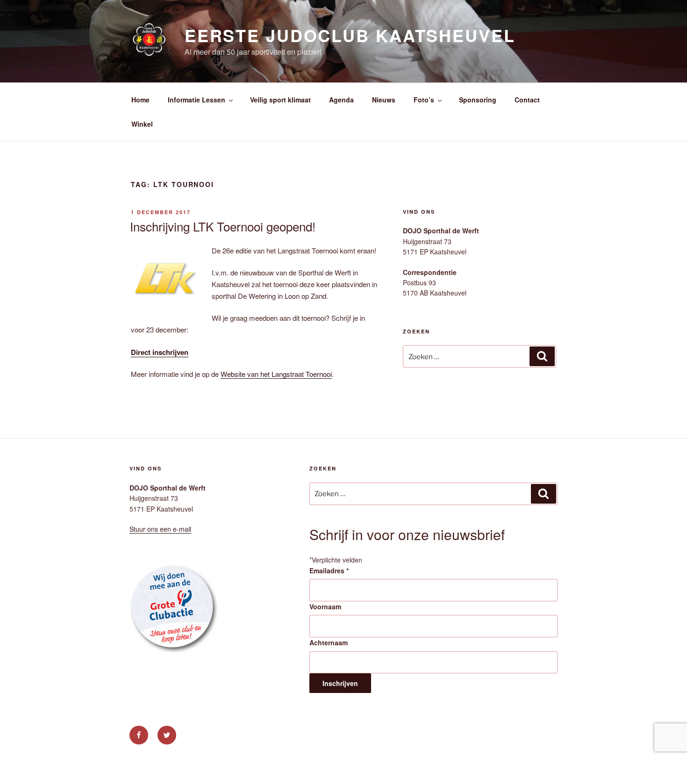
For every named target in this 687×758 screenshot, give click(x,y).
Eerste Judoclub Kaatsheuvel (350, 35)
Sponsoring (477, 99)
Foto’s (424, 99)
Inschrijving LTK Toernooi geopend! (222, 226)
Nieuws (383, 99)
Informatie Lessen (196, 99)
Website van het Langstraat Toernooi (276, 374)
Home (140, 99)
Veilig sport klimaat (280, 99)
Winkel (142, 124)
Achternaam (328, 642)
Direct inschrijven (159, 352)
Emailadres (329, 570)
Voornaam (325, 606)
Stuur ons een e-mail (160, 529)
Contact (527, 99)
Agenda (341, 99)
